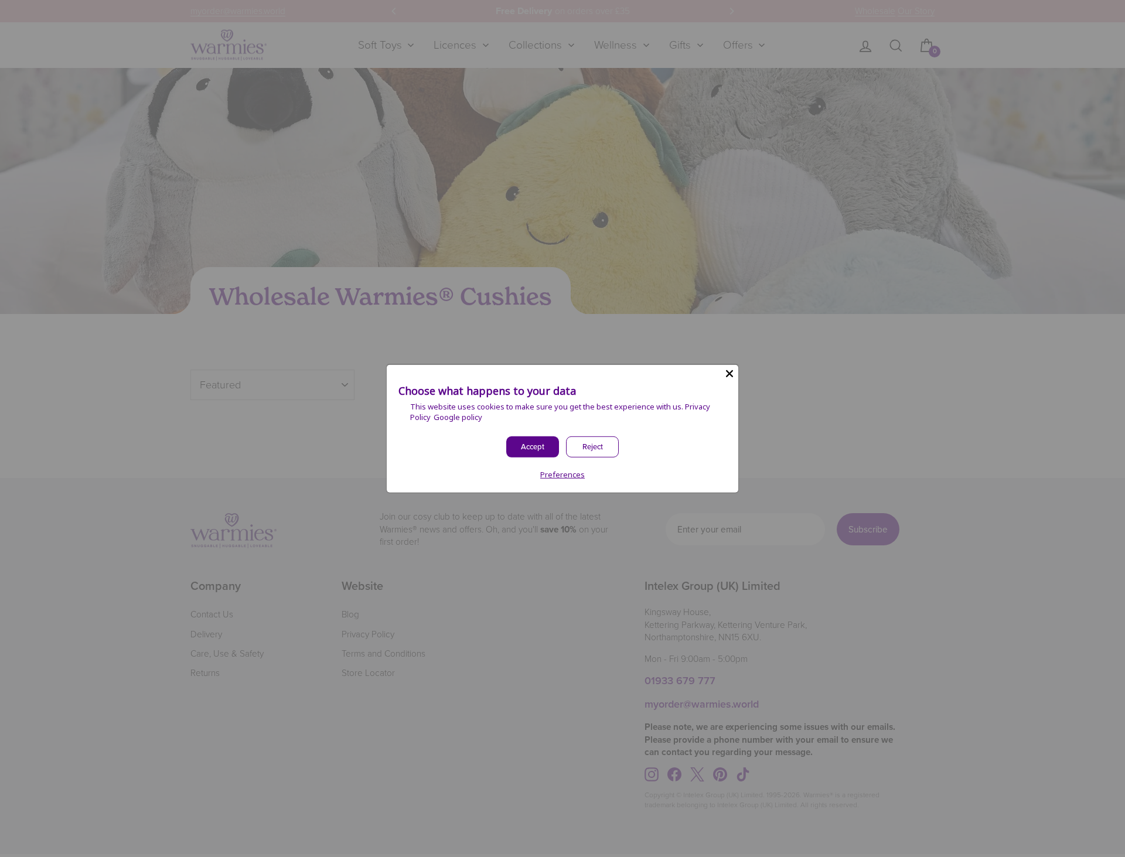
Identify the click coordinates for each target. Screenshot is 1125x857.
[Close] (729, 373)
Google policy (458, 417)
